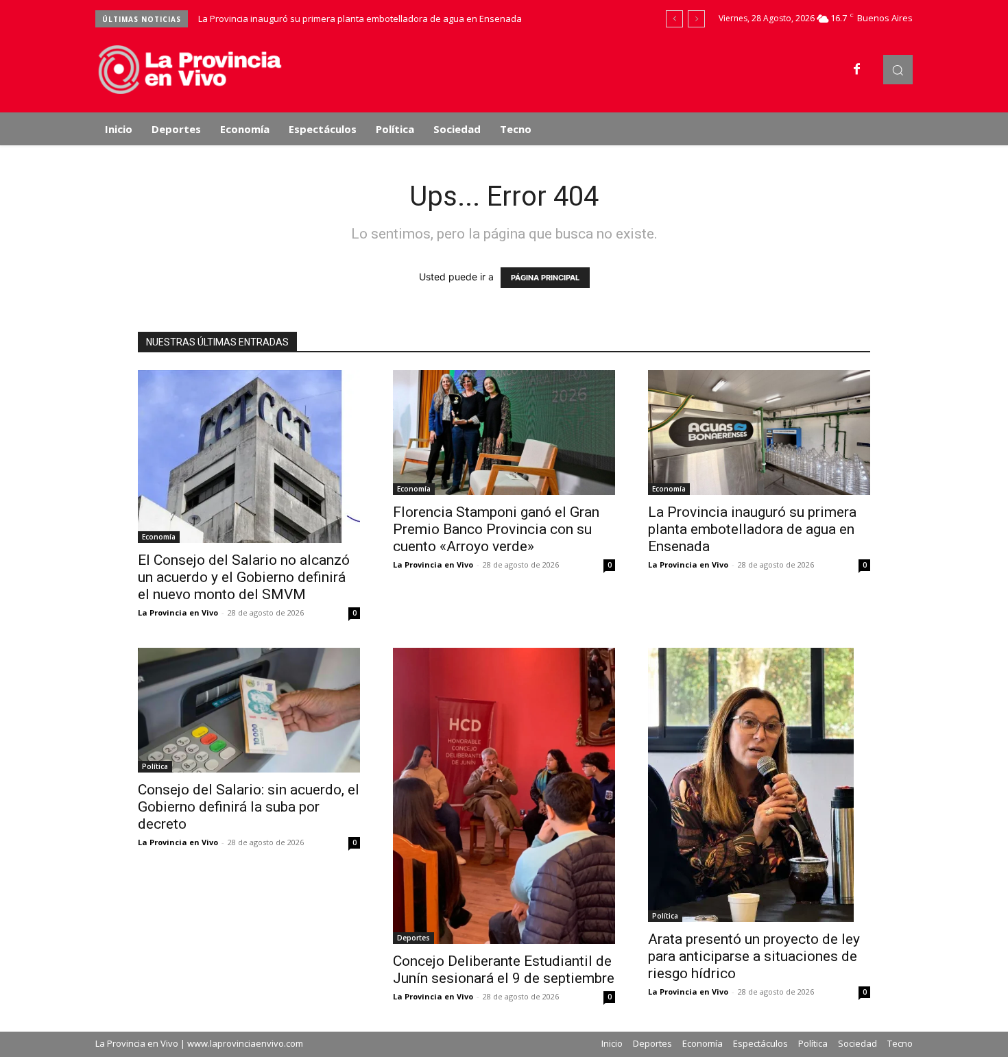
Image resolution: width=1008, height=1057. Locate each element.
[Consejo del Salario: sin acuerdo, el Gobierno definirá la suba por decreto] (249, 710)
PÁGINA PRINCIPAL (545, 277)
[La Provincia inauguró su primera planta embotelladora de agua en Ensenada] (759, 432)
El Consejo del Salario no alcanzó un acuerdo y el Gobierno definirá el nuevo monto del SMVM (244, 577)
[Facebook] (857, 70)
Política (155, 766)
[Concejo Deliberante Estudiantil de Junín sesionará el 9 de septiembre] (504, 796)
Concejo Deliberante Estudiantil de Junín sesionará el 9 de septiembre (503, 969)
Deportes (413, 938)
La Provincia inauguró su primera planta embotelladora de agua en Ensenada (360, 18)
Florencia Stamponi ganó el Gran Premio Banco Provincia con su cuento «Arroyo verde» (496, 529)
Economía (159, 537)
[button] (898, 69)
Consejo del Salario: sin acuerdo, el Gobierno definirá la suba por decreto (248, 806)
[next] (696, 18)
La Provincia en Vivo (178, 612)
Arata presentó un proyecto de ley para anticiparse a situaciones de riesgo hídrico (754, 956)
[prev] (674, 18)
